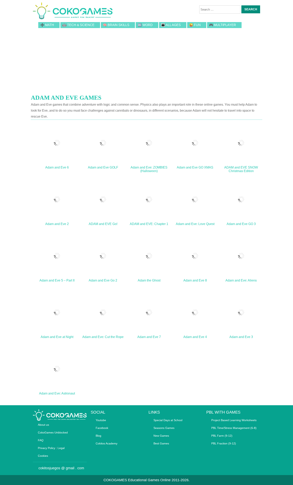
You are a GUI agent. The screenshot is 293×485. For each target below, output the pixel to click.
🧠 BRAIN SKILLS (116, 25)
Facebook (102, 427)
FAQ (40, 440)
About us (43, 424)
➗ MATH (47, 25)
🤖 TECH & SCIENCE (78, 25)
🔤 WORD (145, 25)
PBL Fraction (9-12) (223, 443)
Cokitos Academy (106, 443)
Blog (98, 435)
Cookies (43, 455)
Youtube (101, 420)
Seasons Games (163, 427)
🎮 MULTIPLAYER (222, 25)
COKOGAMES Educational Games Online (137, 480)
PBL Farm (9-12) (221, 435)
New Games (161, 435)
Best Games (161, 443)
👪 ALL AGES (171, 25)
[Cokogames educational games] (73, 12)
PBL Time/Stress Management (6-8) (234, 427)
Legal (61, 448)
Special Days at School (167, 420)
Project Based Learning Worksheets (234, 420)
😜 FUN (195, 25)
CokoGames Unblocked (53, 432)
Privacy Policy (46, 448)
